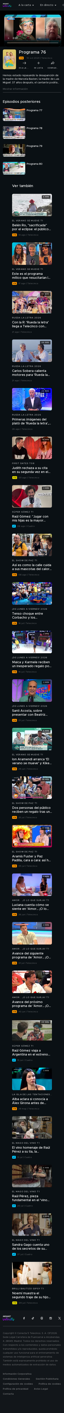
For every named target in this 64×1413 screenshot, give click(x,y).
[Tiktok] (32, 1318)
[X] (59, 1318)
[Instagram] (50, 1318)
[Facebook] (24, 1318)
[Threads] (41, 1318)
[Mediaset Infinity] (7, 5)
